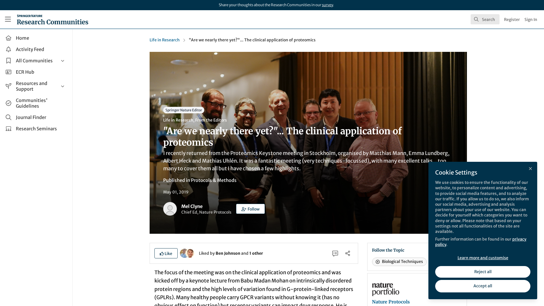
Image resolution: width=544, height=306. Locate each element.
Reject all (483, 271)
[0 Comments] (335, 253)
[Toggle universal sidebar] (8, 19)
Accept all (482, 285)
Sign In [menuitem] (530, 19)
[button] (250, 209)
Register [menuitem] (512, 19)
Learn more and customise (483, 257)
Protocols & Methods (214, 180)
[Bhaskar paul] (189, 253)
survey (327, 5)
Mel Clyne (192, 206)
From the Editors (211, 120)
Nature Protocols (391, 302)
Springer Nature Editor (183, 110)
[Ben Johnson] (184, 253)
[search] (485, 19)
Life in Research (165, 39)
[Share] (347, 253)
